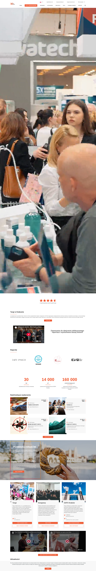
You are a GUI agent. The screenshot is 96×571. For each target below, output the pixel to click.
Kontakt (80, 5)
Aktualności (50, 5)
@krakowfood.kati (30, 456)
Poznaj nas (48, 320)
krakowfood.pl (16, 456)
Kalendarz (42, 5)
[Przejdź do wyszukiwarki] (85, 5)
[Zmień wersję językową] (41, 2)
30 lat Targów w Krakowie (31, 5)
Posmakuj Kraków (72, 5)
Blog (64, 5)
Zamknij (48, 568)
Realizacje (58, 5)
